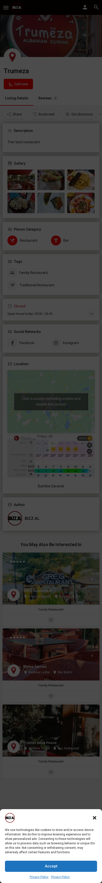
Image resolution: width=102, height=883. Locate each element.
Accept (51, 866)
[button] (94, 817)
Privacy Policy (39, 877)
